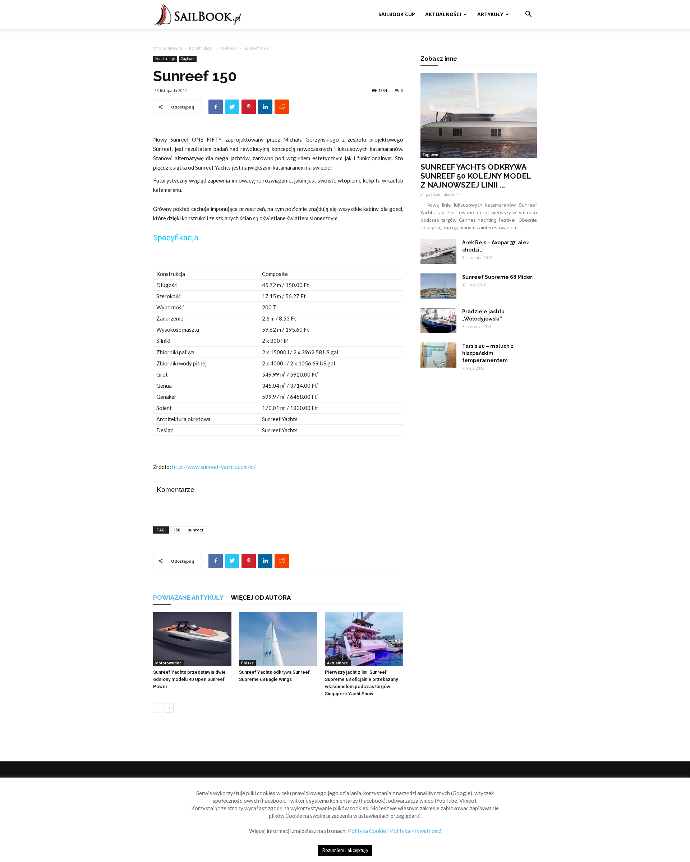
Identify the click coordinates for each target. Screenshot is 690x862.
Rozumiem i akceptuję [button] (345, 850)
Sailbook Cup (396, 14)
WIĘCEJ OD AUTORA (261, 597)
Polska (247, 662)
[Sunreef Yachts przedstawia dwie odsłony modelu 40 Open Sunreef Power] (192, 639)
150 (177, 530)
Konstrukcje (201, 48)
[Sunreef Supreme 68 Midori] (438, 286)
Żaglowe (228, 48)
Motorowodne (168, 662)
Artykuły (490, 14)
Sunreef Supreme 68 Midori (498, 277)
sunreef (195, 530)
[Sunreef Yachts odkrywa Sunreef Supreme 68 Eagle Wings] (278, 639)
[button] (528, 14)
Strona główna (167, 48)
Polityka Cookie (367, 831)
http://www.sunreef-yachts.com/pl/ (214, 467)
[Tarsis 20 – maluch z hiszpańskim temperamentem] (438, 355)
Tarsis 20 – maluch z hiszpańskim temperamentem (488, 353)
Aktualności (443, 14)
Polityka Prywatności (415, 831)
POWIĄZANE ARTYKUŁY (188, 597)
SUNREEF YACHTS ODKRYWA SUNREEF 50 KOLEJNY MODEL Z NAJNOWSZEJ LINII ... (475, 175)
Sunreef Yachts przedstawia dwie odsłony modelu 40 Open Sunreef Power (189, 679)
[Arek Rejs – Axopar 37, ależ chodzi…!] (438, 251)
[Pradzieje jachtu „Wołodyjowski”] (438, 320)
